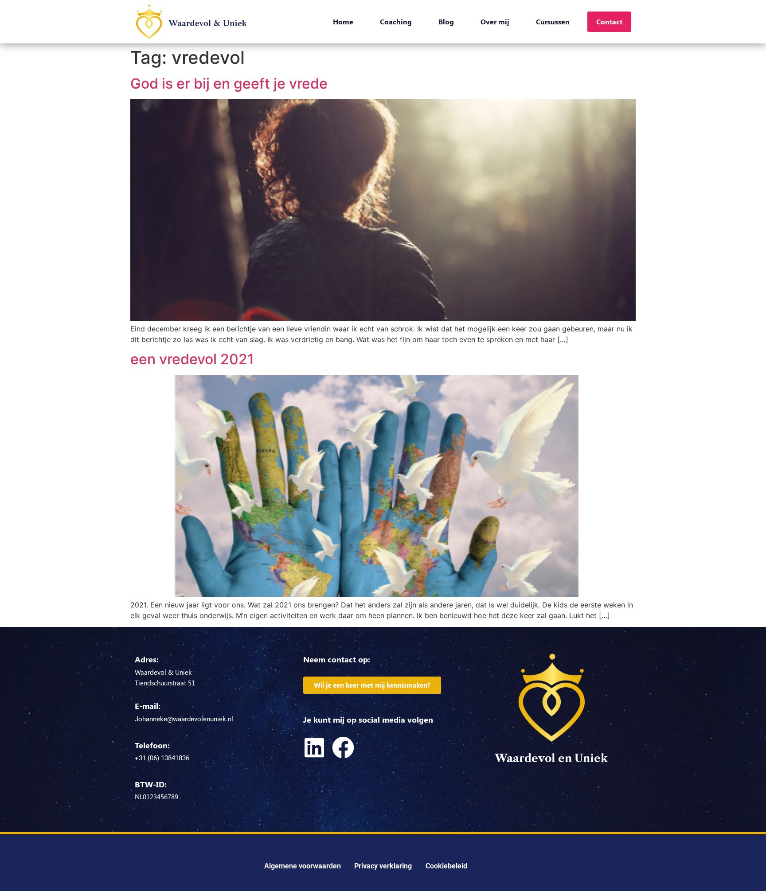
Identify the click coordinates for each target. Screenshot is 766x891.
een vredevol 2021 (192, 359)
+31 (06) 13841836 (162, 758)
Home (343, 21)
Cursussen (553, 21)
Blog (446, 21)
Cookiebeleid (446, 866)
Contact (609, 21)
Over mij (495, 21)
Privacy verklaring (383, 866)
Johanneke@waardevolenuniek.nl (184, 719)
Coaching (396, 21)
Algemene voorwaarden (302, 866)
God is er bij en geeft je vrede (229, 83)
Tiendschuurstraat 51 (165, 682)
